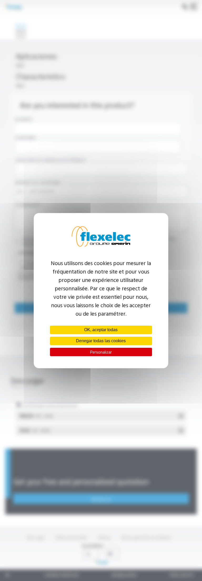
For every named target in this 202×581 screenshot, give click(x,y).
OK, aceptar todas (101, 329)
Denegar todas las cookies (101, 341)
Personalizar (101, 352)
